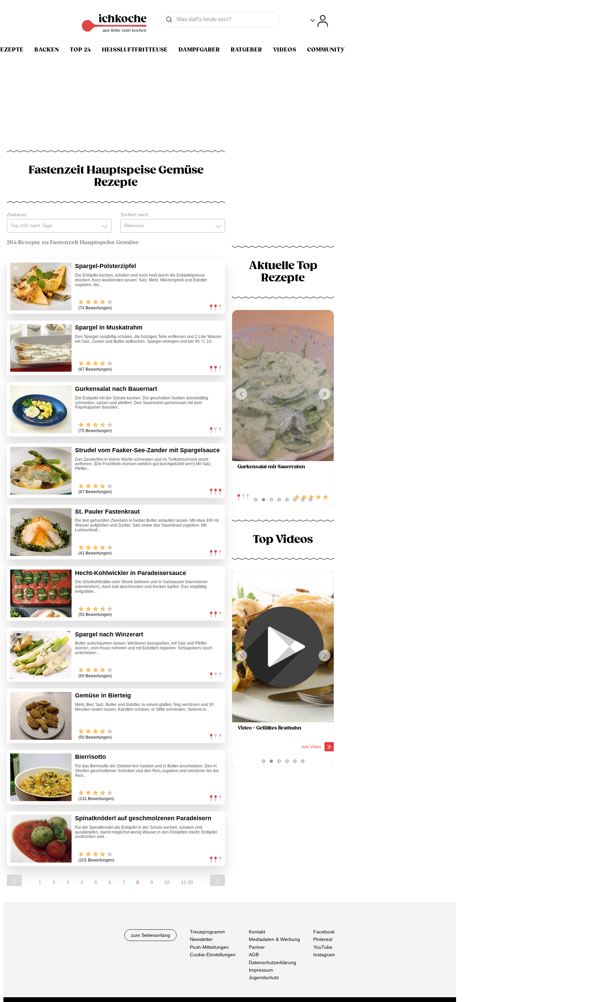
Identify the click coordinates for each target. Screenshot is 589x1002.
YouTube (322, 947)
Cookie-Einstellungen (213, 954)
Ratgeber (246, 49)
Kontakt (257, 931)
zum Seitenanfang (150, 935)
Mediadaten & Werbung (274, 939)
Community (326, 49)
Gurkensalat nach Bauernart (116, 388)
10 (167, 882)
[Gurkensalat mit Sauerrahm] (283, 385)
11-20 (187, 882)
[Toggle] (319, 21)
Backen (46, 49)
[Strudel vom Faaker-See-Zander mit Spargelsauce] (41, 471)
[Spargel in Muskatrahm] (41, 348)
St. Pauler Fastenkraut (107, 511)
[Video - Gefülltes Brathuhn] (283, 647)
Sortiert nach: (134, 214)
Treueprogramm (207, 931)
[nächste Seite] (217, 880)
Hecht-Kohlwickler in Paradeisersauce (130, 573)
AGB (254, 954)
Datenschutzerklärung (272, 962)
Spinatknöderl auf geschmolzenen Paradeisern (143, 818)
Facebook (324, 931)
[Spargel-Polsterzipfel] (41, 286)
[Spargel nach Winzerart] (41, 655)
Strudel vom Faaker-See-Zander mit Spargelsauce (147, 450)
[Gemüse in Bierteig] (41, 716)
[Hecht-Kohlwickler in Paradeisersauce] (41, 593)
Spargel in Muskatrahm (108, 327)
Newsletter (201, 939)
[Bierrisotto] (41, 777)
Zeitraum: (17, 214)
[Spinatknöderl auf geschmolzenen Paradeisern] (41, 839)
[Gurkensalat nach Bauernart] (41, 409)
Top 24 (80, 49)
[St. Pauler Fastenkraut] (41, 532)
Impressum (261, 970)
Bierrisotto (90, 756)
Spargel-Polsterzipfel (105, 266)
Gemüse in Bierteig (103, 695)
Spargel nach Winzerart (109, 634)
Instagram (324, 954)
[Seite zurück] (14, 880)
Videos (284, 49)
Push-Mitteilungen (209, 947)
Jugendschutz (264, 977)
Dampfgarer (199, 49)
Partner (257, 947)
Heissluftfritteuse (135, 49)
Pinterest (322, 939)
